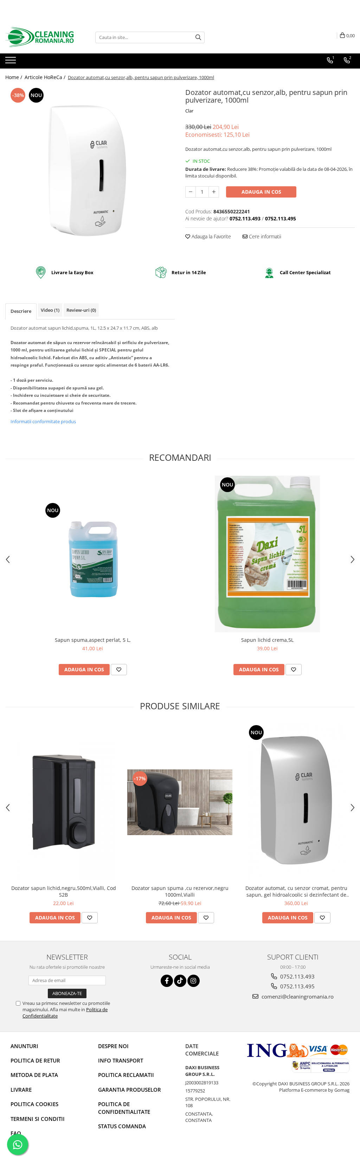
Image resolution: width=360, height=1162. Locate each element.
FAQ (16, 1133)
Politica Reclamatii (126, 1074)
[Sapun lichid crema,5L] (267, 554)
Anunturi (24, 1046)
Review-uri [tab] (81, 310)
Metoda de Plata (34, 1074)
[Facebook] (167, 981)
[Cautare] (198, 37)
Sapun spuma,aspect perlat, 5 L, (93, 640)
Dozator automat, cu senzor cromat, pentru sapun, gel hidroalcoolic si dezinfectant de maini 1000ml (296, 891)
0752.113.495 (297, 986)
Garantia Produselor (129, 1089)
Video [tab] (50, 310)
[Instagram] (193, 981)
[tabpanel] (90, 171)
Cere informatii (264, 236)
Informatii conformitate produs (43, 421)
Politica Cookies (34, 1104)
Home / (14, 77)
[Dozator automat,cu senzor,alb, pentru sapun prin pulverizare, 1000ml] (90, 171)
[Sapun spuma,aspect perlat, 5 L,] (93, 554)
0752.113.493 (297, 976)
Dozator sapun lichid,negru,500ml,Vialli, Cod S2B (63, 891)
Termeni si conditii (38, 1118)
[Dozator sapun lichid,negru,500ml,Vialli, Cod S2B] (63, 802)
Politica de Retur (35, 1060)
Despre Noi (113, 1046)
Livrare (21, 1089)
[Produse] (11, 62)
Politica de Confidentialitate (124, 1107)
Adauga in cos (261, 191)
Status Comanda (122, 1126)
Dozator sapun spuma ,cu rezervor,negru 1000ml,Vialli (180, 891)
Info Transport (120, 1060)
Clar (189, 111)
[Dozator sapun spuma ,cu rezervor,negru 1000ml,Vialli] (180, 802)
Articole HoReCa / (46, 77)
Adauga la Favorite (210, 236)
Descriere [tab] (21, 311)
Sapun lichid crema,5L (267, 640)
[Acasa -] (40, 37)
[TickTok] (180, 981)
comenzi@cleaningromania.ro (297, 996)
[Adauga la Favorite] (119, 669)
